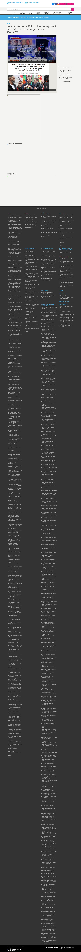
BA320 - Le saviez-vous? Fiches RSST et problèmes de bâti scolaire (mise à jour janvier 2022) (49, 350)
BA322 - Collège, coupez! (46, 438)
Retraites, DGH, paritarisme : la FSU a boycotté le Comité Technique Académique (14, 417)
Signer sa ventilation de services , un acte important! (49, 217)
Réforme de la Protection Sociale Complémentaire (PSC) (31, 215)
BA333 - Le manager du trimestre (48, 873)
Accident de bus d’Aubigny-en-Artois (14, 291)
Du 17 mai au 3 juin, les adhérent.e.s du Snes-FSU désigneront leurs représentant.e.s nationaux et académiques (66, 269)
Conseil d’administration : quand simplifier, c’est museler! (13, 382)
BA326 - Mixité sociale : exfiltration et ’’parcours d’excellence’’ (48, 628)
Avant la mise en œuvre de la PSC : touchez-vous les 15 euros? (31, 300)
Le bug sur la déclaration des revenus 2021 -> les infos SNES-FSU (14, 603)
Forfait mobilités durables (12, 674)
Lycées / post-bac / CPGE (46, 227)
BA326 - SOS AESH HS (46, 638)
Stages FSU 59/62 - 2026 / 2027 (65, 252)
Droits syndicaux (45, 275)
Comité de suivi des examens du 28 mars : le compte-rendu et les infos (15, 584)
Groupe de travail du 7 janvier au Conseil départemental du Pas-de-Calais (15, 717)
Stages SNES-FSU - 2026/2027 (65, 251)
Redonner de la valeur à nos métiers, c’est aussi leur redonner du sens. (67, 221)
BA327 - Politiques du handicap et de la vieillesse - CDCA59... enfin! (49, 670)
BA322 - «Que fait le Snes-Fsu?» (48, 449)
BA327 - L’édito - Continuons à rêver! (48, 431)
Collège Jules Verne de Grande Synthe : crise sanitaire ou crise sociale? (14, 489)
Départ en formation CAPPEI (30, 255)
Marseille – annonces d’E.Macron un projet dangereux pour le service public (14, 537)
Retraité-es (62, 242)
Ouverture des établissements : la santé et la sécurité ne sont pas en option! (14, 505)
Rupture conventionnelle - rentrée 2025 (32, 269)
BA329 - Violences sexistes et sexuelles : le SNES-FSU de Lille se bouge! (49, 794)
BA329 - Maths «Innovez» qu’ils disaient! (49, 792)
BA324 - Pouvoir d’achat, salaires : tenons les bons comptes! (49, 542)
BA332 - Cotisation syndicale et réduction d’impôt (47, 855)
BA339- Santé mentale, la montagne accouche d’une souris (48, 912)
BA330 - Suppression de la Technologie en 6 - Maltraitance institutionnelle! (49, 814)
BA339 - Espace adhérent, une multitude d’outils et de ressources (49, 917)
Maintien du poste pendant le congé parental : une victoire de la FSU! (66, 223)
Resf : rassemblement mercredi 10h (14, 552)
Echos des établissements (46, 235)
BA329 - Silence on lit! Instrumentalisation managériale (48, 790)
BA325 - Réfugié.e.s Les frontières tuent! (49, 608)
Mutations (27, 309)
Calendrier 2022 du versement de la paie (32, 276)
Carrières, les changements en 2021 (31, 266)
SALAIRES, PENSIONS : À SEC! (30, 294)
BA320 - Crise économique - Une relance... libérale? (48, 320)
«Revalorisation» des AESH (12, 656)
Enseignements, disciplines (47, 278)
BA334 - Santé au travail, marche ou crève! (48, 897)
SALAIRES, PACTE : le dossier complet (14, 639)
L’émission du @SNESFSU (12, 748)
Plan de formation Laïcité (29, 224)
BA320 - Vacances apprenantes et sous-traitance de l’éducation (49, 338)
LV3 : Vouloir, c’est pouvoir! (12, 528)
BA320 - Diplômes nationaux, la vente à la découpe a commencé (49, 329)
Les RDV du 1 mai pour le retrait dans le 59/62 (15, 636)
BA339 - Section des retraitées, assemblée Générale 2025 (47, 920)
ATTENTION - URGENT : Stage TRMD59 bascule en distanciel (15, 681)
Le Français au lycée (11, 315)
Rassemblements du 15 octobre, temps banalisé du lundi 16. (14, 664)
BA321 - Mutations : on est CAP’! (48, 424)
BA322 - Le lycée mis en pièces (47, 439)
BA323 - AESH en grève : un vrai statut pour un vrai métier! (49, 509)
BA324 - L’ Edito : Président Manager (48, 511)
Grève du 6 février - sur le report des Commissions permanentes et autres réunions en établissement (14, 429)
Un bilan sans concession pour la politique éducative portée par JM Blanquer (14, 573)
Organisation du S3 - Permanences (66, 281)
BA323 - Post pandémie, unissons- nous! (49, 504)
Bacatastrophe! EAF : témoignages (14, 559)
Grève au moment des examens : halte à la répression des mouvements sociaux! (15, 323)
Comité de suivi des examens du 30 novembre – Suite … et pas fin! (13, 589)
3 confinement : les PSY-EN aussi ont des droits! (65, 70)
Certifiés (61, 225)
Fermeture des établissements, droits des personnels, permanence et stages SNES (15, 437)
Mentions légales (56, 947)
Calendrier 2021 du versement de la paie (32, 268)
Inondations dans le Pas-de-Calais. (14, 672)
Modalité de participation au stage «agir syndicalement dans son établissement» (67, 315)
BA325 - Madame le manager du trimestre (49, 604)
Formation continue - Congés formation (32, 324)
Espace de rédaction (12, 950)
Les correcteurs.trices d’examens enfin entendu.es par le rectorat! (14, 615)
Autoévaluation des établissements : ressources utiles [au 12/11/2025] (31, 222)
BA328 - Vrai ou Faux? (46, 749)
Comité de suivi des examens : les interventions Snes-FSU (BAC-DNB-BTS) (15, 612)
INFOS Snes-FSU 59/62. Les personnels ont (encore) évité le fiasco (67, 298)
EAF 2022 (9, 598)
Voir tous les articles (66, 81)
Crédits (61, 947)
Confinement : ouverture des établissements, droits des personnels (14, 508)
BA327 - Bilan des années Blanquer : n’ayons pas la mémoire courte (48, 660)
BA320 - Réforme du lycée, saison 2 (48, 323)
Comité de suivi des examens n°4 (13, 644)
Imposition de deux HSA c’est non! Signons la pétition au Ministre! (14, 287)
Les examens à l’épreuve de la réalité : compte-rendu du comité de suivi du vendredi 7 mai (14, 555)
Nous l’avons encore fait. (12, 638)
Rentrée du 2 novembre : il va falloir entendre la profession (14, 502)
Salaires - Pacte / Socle (29, 227)
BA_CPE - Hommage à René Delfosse (48, 381)
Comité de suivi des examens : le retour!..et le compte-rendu (13, 510)
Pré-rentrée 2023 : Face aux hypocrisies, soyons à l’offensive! (15, 661)
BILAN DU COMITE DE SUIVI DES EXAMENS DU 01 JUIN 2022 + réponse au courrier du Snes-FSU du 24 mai (15, 609)
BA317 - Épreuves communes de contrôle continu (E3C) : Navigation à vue (49, 311)
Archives (9, 757)
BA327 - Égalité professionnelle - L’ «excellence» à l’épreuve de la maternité (49, 667)
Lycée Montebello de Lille (46, 215)
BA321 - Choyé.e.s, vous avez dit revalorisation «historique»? (48, 413)
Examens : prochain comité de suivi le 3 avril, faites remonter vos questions (14, 688)
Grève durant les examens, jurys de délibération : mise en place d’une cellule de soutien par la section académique (15, 341)
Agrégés (61, 227)
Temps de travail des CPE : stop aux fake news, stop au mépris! (15, 310)
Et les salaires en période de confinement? (12, 463)
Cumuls (26, 329)
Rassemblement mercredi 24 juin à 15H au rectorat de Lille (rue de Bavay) (14, 253)
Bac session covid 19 (11, 443)
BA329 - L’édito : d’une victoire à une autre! (48, 760)
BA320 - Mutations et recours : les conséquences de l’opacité (48, 356)
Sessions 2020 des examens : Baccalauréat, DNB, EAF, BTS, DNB (13, 435)
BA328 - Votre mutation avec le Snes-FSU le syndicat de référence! (49, 753)
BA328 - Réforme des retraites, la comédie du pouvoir (48, 741)
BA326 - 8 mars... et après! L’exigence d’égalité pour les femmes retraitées (49, 646)
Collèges (43, 225)
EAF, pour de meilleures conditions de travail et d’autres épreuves (14, 587)
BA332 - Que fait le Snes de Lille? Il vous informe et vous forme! (49, 847)
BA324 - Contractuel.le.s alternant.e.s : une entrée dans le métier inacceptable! (49, 550)
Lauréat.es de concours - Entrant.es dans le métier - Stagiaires (67, 237)
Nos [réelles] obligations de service (48, 274)
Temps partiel (27, 319)
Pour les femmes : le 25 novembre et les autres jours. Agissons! (14, 520)
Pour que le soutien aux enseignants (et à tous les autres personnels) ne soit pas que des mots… (15, 670)
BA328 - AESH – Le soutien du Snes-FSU (49, 730)
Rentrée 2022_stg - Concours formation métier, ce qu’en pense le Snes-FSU (49, 697)
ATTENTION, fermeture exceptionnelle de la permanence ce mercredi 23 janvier (15, 290)
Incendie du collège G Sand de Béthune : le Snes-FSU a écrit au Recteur (15, 360)
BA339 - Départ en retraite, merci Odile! (49, 922)
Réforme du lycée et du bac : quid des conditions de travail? (14, 337)
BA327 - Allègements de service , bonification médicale (48, 677)
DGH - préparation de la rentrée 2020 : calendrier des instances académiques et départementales (15, 410)
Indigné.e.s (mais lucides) (12, 582)
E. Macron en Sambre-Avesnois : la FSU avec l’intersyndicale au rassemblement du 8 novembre (14, 271)
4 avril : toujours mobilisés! (12, 223)
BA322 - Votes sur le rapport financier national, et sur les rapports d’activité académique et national (48, 462)
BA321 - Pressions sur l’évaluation (48, 407)
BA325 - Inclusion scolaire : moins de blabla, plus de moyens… (48, 564)
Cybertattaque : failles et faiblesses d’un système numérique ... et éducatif (15, 730)
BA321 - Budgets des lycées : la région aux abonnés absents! (49, 416)
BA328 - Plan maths (45, 726)
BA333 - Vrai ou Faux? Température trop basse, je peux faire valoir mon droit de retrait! (49, 882)
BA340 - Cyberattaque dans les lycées (48, 929)
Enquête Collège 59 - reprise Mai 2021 (66, 311)
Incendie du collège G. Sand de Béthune (15, 355)
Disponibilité (27, 325)
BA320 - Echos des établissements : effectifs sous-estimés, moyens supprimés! (48, 346)
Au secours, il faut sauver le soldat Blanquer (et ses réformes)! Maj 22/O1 (14, 535)
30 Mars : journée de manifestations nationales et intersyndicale (14, 237)
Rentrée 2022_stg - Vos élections (48, 699)
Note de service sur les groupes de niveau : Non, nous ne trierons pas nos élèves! (14, 684)
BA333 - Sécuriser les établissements (48, 875)
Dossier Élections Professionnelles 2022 (67, 317)
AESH (61, 241)
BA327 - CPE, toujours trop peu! (48, 672)
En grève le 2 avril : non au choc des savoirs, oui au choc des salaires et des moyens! (14, 691)
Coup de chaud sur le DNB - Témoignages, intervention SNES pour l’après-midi (15, 742)
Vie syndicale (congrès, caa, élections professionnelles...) (66, 286)
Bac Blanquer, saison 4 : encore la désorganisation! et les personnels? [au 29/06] (15, 702)
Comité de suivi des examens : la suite (14, 594)
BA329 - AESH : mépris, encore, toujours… (49, 774)
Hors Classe (27, 314)
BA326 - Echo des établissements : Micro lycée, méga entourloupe (49, 634)
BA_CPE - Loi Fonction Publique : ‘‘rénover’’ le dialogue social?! (48, 371)
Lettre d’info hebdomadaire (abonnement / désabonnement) (65, 948)
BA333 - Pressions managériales (48, 872)
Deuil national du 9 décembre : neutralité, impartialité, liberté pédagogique (15, 530)
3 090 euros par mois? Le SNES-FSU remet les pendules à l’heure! (65, 78)
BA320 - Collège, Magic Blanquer (48, 322)
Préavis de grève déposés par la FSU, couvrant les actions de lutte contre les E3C (14, 413)
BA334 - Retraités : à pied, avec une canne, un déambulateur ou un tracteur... (49, 892)
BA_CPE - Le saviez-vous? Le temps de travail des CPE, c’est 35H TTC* (49, 379)
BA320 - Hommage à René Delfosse (48, 361)
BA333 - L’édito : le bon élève (47, 869)
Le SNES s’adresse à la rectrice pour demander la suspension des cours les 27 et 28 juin (15, 334)
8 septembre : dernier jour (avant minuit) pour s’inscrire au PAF (15, 232)
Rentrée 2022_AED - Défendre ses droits (49, 711)
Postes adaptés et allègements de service (32, 328)
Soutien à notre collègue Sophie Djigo (49, 270)
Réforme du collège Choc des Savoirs (31, 225)
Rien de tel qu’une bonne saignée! (14, 244)
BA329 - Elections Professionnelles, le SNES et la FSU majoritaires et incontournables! (48, 803)
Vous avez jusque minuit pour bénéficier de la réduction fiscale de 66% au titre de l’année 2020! (67, 265)
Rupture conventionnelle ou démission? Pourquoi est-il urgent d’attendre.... (32, 305)
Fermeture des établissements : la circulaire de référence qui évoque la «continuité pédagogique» (14, 441)
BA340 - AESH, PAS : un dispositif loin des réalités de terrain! (49, 938)
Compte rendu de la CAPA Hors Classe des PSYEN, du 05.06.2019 (14, 328)
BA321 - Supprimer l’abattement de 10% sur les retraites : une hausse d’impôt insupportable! (49, 419)
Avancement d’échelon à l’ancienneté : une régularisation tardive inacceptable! (32, 278)
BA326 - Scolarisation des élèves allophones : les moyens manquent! (48, 623)
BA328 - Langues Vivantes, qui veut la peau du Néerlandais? (48, 733)
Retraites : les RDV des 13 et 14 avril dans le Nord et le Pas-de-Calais (15, 631)
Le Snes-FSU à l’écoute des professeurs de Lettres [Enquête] (14, 600)
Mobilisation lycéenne (11, 403)
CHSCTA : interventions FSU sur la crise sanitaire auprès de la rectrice (14, 466)
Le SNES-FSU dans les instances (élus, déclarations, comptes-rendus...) (66, 283)
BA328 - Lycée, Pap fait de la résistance (49, 729)
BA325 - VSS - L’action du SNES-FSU (48, 586)
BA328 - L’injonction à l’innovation (48, 724)
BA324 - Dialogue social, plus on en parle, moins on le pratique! (49, 533)
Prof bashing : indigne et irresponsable (15, 256)
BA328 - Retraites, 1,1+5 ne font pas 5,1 (49, 742)
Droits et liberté (10, 755)
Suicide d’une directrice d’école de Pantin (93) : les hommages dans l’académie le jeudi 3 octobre (15, 374)
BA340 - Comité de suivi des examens (48, 927)
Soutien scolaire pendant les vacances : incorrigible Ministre (14, 452)
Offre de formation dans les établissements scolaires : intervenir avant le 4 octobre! (14, 363)
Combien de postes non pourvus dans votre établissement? (14, 722)
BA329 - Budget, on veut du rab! (47, 763)
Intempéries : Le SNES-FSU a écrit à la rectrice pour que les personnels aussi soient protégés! (14, 283)
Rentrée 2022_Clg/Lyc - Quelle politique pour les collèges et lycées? (49, 692)
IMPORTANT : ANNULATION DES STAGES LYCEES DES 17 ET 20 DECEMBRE (13, 396)
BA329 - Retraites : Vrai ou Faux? (48, 778)
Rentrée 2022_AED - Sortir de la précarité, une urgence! (47, 713)
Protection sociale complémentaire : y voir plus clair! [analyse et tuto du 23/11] (49, 263)
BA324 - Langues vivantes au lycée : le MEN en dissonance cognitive (48, 530)
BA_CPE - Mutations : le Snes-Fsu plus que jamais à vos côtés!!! (49, 374)
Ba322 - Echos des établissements (48, 441)
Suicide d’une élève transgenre (13, 532)
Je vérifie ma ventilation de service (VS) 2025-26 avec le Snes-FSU (49, 223)
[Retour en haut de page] (4, 947)
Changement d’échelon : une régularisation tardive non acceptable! (32, 271)
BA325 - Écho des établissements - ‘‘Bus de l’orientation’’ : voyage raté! (49, 569)
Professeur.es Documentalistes (65, 230)
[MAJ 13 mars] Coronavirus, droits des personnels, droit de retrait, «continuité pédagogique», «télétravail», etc (49, 254)
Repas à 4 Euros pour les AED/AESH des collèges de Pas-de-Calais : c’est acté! (15, 720)
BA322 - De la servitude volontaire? (48, 464)
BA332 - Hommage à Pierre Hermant (48, 867)
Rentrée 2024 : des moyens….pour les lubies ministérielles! (14, 679)
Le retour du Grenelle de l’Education (14, 558)
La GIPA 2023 (10, 653)
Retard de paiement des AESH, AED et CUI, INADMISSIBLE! (14, 570)
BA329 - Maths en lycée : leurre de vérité (49, 766)
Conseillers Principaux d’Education (66, 228)
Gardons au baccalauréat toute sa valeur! (15, 267)
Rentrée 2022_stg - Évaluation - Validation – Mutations (47, 704)
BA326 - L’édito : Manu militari (47, 614)
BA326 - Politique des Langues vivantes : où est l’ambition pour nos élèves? (49, 631)
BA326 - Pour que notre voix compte (48, 615)
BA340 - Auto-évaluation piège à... (48, 936)
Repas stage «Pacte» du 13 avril (65, 318)
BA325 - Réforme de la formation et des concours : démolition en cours (49, 597)
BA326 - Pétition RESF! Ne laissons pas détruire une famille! (49, 648)
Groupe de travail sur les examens (13, 384)
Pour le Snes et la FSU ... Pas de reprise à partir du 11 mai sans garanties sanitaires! (15, 471)
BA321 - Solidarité (45, 405)
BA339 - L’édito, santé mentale (47, 907)
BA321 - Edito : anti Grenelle (47, 382)
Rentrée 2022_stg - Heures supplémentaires (47, 706)
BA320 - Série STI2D (45, 326)
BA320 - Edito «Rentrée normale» (48, 318)
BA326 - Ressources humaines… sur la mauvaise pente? (48, 643)
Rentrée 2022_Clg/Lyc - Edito (47, 689)
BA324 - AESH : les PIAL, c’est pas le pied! (49, 540)
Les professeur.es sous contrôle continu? (15, 260)
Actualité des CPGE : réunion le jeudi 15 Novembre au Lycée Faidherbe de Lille (67, 215)
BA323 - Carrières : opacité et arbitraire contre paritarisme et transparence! (49, 499)
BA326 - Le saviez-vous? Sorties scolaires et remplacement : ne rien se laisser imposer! (49, 652)
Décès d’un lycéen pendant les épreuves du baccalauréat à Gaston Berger (15, 628)
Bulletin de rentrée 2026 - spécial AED (48, 295)
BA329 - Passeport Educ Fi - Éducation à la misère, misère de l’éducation (49, 787)
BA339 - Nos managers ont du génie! (48, 923)
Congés (43, 277)
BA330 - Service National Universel (48, 816)
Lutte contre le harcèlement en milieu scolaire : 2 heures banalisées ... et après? (15, 658)
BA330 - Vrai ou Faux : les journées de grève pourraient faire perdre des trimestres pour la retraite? (48, 831)
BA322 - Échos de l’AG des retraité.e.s (49, 459)
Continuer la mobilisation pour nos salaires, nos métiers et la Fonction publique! (14, 711)
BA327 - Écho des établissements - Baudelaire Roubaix (48, 680)
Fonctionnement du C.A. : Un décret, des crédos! (15, 580)
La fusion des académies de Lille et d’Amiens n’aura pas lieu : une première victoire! (14, 297)
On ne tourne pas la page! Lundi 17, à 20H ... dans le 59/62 (14, 633)
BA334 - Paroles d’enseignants (47, 889)
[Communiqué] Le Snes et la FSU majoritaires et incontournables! (13, 617)
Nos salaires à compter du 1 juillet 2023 (15, 655)
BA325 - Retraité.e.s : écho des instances (49, 610)
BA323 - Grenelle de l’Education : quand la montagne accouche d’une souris (49, 494)
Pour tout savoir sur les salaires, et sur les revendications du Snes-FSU (32, 274)
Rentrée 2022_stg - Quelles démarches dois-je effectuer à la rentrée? (49, 701)
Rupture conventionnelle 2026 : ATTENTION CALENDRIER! (30, 308)
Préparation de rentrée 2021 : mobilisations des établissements (13, 544)
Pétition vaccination (11, 450)
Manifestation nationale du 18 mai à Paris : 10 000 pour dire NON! (14, 320)
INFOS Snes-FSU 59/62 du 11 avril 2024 (14, 696)
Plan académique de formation (13, 563)
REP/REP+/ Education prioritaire (48, 228)
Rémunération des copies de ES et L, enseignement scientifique (14, 353)
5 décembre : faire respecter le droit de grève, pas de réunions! (14, 225)
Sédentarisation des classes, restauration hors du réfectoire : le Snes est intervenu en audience (49, 220)
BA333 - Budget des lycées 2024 (47, 870)
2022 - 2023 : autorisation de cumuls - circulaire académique (31, 251)
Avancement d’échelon (29, 312)
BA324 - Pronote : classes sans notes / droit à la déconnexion (49, 553)
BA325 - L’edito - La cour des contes (48, 558)
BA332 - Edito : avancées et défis (48, 844)
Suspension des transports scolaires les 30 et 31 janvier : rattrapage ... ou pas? (14, 263)
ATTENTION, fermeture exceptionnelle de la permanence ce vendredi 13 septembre (15, 705)
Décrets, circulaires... (11, 751)
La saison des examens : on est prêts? (14, 551)
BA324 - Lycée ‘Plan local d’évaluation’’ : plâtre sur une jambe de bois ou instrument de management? (49, 527)
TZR (60, 231)
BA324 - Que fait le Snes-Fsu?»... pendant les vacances (48, 556)
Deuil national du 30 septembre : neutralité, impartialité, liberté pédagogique (13, 370)
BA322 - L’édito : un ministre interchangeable (47, 434)
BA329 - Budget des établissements (48, 762)
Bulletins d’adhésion (71, 947)
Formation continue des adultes (65, 244)
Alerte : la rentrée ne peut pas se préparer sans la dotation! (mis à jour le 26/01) (15, 714)
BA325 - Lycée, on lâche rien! (47, 571)
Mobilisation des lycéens (12, 281)
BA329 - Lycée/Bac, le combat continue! (49, 765)
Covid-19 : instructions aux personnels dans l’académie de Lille (14, 432)
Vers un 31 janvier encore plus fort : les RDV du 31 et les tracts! (14, 623)
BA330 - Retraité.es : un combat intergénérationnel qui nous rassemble (49, 828)
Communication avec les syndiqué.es (14, 398)
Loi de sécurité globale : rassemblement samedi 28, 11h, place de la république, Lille (15, 526)
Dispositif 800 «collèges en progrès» (31, 217)
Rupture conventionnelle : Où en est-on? (32, 265)
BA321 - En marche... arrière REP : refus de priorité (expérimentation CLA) (49, 390)
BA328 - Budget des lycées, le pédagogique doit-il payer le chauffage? (49, 745)
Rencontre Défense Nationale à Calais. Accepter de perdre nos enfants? (14, 733)
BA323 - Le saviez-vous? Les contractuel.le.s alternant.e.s (47, 496)
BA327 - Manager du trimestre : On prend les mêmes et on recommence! (49, 658)
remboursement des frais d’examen (14, 649)
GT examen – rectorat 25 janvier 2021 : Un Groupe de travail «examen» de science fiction (14, 540)
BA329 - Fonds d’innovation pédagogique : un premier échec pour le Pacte (49, 784)
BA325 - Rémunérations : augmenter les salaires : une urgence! (49, 594)
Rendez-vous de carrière (29, 311)
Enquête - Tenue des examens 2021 (66, 313)
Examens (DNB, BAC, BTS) (46, 280)
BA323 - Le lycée (45, 487)
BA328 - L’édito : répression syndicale (49, 723)
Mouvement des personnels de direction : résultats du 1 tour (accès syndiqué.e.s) (15, 460)
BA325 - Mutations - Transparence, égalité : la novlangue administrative (48, 599)
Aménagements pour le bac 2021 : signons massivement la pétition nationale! (14, 516)
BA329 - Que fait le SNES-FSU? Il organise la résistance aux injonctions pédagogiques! (49, 772)
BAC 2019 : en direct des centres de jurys (15, 343)
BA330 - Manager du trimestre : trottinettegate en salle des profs (48, 841)
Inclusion (43, 236)
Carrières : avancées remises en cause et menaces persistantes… (32, 297)
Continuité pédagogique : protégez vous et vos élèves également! (15, 445)
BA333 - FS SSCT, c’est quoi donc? (48, 879)
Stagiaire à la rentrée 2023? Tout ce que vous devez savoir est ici (32, 285)
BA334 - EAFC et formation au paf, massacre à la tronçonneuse (48, 894)
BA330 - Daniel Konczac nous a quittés (49, 843)
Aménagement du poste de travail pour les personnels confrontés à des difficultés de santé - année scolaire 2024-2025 (32, 291)
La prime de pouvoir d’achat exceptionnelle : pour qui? (12, 651)
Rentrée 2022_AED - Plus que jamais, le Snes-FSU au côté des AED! (49, 709)
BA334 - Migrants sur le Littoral (47, 900)
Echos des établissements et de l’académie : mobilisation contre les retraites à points (14, 392)
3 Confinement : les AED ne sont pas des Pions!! (65, 74)
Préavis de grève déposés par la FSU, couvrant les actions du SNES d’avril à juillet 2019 (14, 313)
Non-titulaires (62, 235)
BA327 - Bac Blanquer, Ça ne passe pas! (49, 466)
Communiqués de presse (12, 750)
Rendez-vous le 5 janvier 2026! (13, 735)
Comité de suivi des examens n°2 (13, 642)
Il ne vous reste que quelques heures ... (66, 273)
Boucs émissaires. (11, 255)
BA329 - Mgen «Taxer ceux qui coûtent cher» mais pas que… (49, 800)
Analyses (61, 279)
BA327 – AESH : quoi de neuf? (47, 662)
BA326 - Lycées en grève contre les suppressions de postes (48, 636)
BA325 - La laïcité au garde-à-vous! (48, 559)
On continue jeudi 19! (11, 404)
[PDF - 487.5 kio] (23, 118)
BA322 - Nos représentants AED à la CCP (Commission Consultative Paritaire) (49, 452)
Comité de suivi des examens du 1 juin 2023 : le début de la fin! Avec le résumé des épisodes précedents (15, 647)
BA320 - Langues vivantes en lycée (48, 325)
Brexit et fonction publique (12, 269)
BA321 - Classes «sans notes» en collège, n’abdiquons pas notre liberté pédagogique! (49, 410)
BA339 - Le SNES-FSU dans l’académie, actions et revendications (49, 915)
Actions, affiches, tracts (12, 747)
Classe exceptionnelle (29, 315)
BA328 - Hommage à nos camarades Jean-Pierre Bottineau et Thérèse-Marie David (49, 756)
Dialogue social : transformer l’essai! (14, 496)
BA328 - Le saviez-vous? (46, 751)
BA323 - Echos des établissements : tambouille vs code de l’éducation (48, 480)
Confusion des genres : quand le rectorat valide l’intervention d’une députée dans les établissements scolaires (15, 577)
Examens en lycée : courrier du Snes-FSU (15, 641)
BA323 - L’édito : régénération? (47, 470)
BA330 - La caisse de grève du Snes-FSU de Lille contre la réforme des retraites (49, 834)
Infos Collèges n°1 (63, 295)
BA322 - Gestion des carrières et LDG (48, 448)
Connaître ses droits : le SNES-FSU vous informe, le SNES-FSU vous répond (49, 260)
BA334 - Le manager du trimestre (48, 899)
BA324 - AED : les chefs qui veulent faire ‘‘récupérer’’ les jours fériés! (49, 518)
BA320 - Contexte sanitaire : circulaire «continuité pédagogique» (49, 359)
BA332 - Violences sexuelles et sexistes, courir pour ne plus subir (49, 863)
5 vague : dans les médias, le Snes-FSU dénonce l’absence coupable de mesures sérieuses (15, 228)
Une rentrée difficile (11, 500)
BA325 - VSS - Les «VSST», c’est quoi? (49, 582)
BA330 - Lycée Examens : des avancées (49, 817)
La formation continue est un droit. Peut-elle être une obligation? (49, 265)
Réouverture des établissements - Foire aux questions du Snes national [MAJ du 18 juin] (15, 486)
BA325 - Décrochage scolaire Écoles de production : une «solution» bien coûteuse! (49, 574)
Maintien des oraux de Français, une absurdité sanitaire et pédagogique (14, 475)
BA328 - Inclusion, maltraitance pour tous (49, 727)
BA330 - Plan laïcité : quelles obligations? (49, 839)
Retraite (26, 326)
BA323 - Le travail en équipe (47, 489)
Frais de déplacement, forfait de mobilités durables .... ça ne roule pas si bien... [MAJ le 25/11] (14, 249)
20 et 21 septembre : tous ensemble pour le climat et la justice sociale (15, 234)
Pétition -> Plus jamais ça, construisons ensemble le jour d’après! (14, 458)
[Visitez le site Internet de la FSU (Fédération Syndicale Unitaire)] (14, 949)
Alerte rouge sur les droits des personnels (15, 302)
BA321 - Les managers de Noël (47, 397)
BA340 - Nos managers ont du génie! (48, 943)
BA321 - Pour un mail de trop (47, 401)
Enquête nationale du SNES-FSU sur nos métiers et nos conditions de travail (49, 251)
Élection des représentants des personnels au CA (13, 258)
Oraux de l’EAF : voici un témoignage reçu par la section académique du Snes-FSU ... (15, 566)
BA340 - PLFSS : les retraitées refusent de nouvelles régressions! (49, 941)
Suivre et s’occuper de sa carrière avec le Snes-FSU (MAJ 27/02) (15, 596)
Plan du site (65, 947)
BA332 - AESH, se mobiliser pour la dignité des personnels (48, 860)
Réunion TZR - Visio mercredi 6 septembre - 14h (30, 288)
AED (60, 239)
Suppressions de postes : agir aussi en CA (15, 279)
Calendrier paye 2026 (28, 283)
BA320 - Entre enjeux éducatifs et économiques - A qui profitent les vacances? (48, 334)
